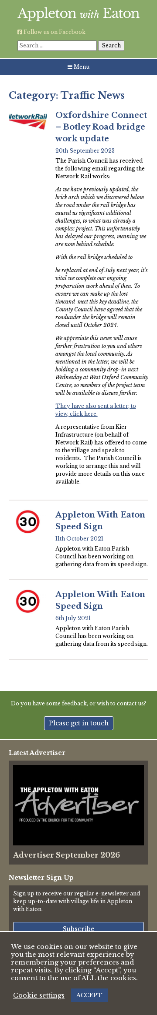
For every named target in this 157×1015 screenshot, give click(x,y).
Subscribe (78, 929)
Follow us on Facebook (53, 32)
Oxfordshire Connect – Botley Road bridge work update (101, 127)
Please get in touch (79, 723)
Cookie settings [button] (39, 995)
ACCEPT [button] (89, 995)
